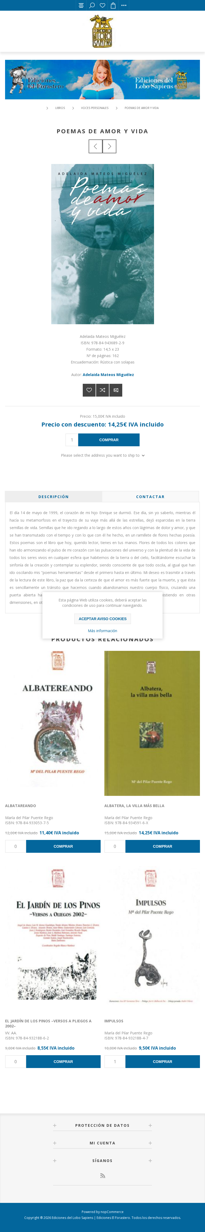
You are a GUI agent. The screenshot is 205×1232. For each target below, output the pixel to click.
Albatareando (20, 805)
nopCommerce (112, 1212)
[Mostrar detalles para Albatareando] (53, 724)
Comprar (109, 440)
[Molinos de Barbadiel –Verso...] (95, 146)
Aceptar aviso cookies (103, 619)
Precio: (86, 416)
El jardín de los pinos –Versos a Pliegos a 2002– (48, 1023)
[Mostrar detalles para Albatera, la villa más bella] (152, 724)
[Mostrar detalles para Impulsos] (152, 939)
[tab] (53, 496)
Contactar (150, 496)
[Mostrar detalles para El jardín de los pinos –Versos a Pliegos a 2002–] (53, 939)
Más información (102, 630)
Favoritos (102, 5)
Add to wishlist (89, 390)
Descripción (53, 496)
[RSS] (102, 1176)
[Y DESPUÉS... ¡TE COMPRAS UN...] (109, 146)
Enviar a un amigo (115, 390)
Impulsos (113, 1020)
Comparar (102, 390)
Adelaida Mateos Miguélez (108, 374)
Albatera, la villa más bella (134, 805)
